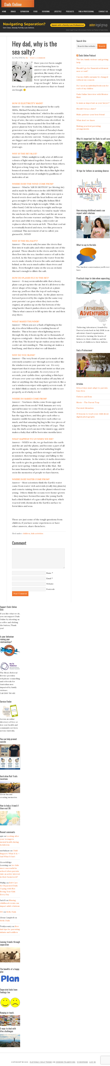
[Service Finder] (10, 717)
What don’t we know (85, 120)
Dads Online (13, 4)
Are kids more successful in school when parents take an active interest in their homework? (10, 871)
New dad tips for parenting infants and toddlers (10, 929)
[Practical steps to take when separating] (93, 293)
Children (26, 533)
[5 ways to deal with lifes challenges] (10, 1046)
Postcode (50, 589)
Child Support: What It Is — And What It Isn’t (10, 853)
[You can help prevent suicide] (10, 769)
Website (50, 584)
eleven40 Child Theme (41, 1062)
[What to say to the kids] (86, 265)
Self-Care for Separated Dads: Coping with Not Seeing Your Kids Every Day (9, 889)
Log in (92, 1062)
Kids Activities (37, 533)
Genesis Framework (65, 1062)
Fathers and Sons (84, 396)
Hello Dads (11, 912)
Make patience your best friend (90, 114)
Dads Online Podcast (87, 55)
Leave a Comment (37, 58)
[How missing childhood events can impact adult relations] (93, 237)
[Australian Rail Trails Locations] (10, 792)
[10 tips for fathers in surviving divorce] (91, 203)
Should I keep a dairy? (86, 109)
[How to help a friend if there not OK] (10, 825)
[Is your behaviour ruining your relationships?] (10, 655)
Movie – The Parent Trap (87, 402)
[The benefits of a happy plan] (10, 982)
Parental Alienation (85, 408)
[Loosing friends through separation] (10, 954)
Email (48, 578)
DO (27, 58)
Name (48, 573)
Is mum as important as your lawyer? (92, 103)
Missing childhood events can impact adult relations (10, 903)
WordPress (82, 1062)
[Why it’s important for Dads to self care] (93, 163)
